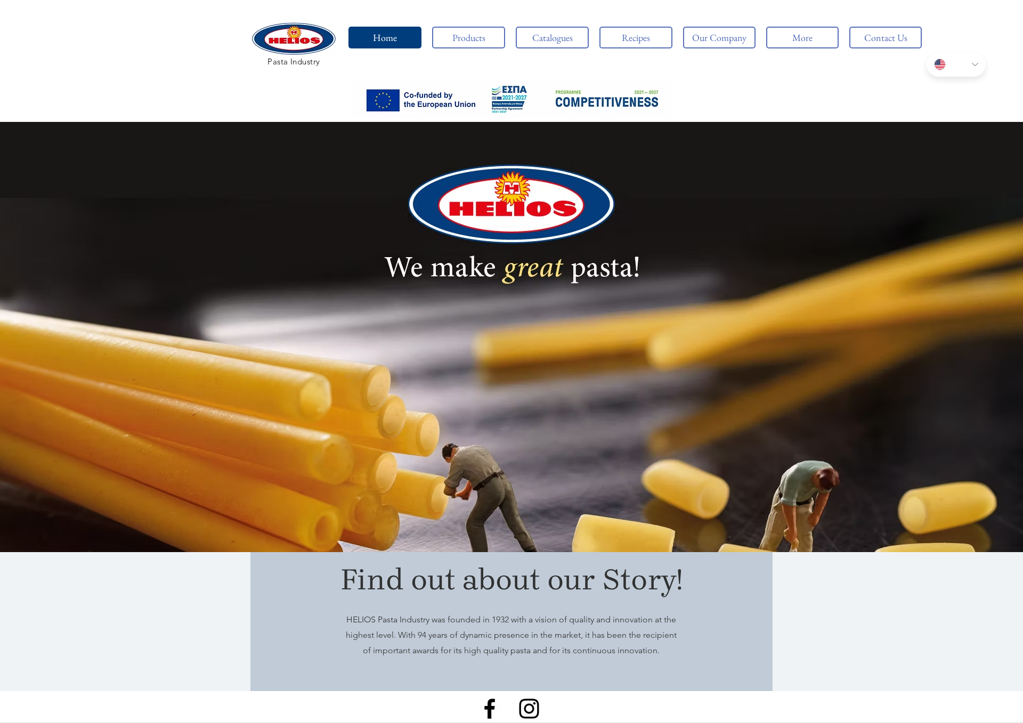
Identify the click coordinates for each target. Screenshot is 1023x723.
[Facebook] (489, 708)
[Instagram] (529, 708)
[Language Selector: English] (956, 65)
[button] (511, 99)
